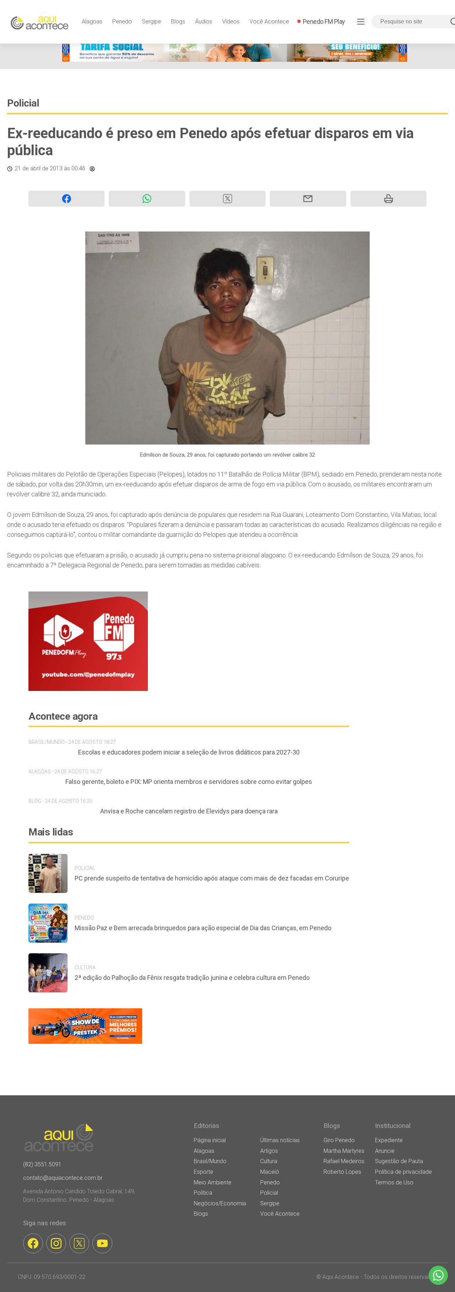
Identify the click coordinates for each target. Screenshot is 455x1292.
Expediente (389, 1140)
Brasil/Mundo (210, 1161)
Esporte (203, 1171)
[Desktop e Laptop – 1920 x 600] (85, 1043)
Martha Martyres (343, 1150)
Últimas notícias (280, 1140)
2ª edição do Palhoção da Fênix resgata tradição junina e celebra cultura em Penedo (192, 977)
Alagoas (92, 21)
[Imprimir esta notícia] (388, 199)
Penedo (122, 21)
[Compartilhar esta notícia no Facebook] (66, 199)
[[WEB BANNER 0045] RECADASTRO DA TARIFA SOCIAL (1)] (234, 59)
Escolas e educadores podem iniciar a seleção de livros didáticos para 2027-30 (189, 752)
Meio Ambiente (212, 1182)
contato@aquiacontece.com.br (62, 1177)
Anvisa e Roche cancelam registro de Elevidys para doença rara (189, 811)
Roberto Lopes (342, 1171)
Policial (23, 103)
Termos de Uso (394, 1182)
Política (203, 1192)
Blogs (178, 21)
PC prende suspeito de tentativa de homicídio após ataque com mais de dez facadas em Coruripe (212, 878)
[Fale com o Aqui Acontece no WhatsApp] (438, 1275)
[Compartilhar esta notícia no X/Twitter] (227, 199)
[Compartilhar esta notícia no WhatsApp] (147, 199)
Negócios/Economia (220, 1203)
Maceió (269, 1171)
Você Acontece (269, 21)
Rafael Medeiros (343, 1161)
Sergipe (151, 21)
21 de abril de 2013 (39, 168)
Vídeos (231, 21)
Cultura (268, 1161)
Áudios (203, 21)
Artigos (269, 1150)
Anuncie (385, 1150)
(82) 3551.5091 (42, 1164)
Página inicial (210, 1140)
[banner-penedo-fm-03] (88, 689)
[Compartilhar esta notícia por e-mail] (308, 199)
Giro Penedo (339, 1140)
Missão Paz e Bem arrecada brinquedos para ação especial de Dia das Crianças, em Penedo (203, 928)
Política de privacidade (403, 1171)
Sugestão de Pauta (399, 1161)
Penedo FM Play (324, 21)
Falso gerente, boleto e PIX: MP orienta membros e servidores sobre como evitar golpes (188, 781)
